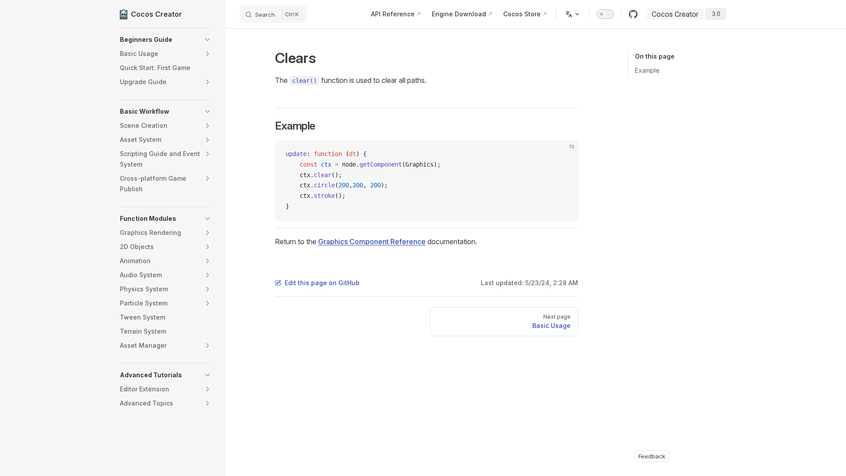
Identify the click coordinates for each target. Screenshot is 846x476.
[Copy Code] (564, 154)
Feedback (651, 456)
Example (647, 70)
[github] (633, 14)
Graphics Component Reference (372, 241)
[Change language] (573, 14)
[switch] (605, 14)
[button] (166, 40)
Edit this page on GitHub (322, 282)
